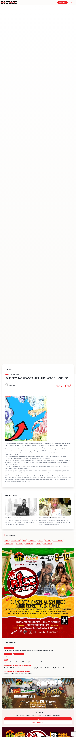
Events (6, 540)
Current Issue (32, 540)
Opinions (38, 543)
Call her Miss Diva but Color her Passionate (52, 518)
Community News (58, 540)
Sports (40, 540)
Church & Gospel (16, 540)
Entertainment (29, 543)
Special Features (48, 543)
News (24, 540)
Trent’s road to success (13, 518)
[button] (58, 385)
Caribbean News (9, 543)
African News (19, 543)
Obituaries (47, 540)
